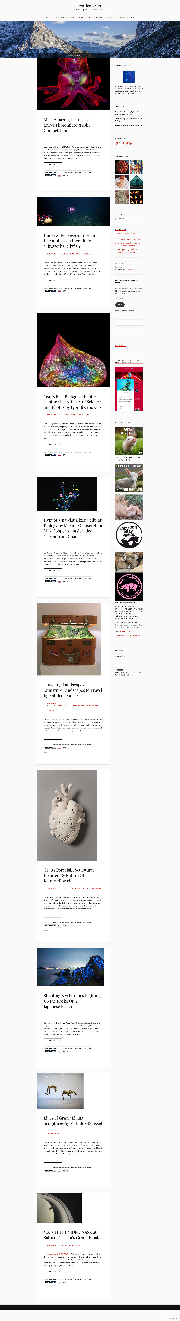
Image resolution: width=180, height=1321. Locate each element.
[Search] (140, 323)
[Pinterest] (126, 143)
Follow (120, 304)
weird (87, 888)
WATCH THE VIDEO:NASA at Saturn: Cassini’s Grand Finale (72, 1234)
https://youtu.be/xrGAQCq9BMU (57, 1254)
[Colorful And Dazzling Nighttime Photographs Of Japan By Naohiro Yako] (136, 167)
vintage (53, 708)
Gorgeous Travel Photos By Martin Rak (128, 125)
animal (63, 253)
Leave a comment (85, 414)
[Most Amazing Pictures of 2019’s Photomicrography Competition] (73, 110)
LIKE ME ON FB (120, 345)
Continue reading (51, 165)
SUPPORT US (110, 17)
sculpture (96, 705)
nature (78, 138)
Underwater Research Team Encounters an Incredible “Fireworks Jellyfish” (69, 240)
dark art (128, 239)
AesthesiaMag (90, 5)
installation (68, 705)
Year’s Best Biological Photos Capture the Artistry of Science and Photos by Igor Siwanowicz (72, 401)
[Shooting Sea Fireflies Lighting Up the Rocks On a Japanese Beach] (70, 986)
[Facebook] (116, 143)
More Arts (99, 17)
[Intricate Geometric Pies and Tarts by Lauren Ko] (122, 167)
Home (90, 17)
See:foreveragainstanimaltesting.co (127, 635)
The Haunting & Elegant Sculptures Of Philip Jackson (128, 120)
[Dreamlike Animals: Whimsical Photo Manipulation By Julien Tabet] (136, 182)
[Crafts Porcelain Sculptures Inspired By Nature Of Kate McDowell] (67, 860)
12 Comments (94, 138)
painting (132, 246)
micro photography (68, 138)
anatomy (64, 888)
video (78, 253)
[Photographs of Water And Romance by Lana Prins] (122, 197)
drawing (121, 243)
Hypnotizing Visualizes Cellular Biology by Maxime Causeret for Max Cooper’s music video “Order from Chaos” (73, 528)
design (74, 544)
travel (88, 1014)
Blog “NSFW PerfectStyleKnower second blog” (60, 17)
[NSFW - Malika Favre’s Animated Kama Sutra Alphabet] (136, 197)
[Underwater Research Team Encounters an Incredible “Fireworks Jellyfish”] (73, 225)
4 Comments (87, 253)
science (84, 138)
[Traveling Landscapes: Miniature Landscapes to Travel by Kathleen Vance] (69, 675)
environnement (57, 705)
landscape (77, 705)
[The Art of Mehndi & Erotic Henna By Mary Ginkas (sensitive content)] (122, 182)
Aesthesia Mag (51, 138)
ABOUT (81, 17)
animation (64, 544)
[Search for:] (129, 323)
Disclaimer (122, 17)
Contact (132, 17)
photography (65, 414)
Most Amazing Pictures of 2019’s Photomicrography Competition (67, 125)
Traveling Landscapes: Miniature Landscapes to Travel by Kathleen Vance (73, 690)
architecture (135, 234)
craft (123, 239)
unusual (47, 708)
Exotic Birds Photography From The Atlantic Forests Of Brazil (127, 113)
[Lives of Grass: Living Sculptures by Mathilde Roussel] (60, 1108)
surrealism (119, 252)
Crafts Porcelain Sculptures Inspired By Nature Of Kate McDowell (69, 875)
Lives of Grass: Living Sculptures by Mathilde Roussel (73, 1120)
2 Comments (51, 710)
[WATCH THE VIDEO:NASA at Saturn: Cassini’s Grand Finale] (59, 1222)
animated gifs (125, 234)
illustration (128, 243)
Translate (131, 269)
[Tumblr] (123, 143)
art (67, 253)
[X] (120, 143)
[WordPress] (130, 143)
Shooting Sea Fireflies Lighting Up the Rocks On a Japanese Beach (72, 1001)
